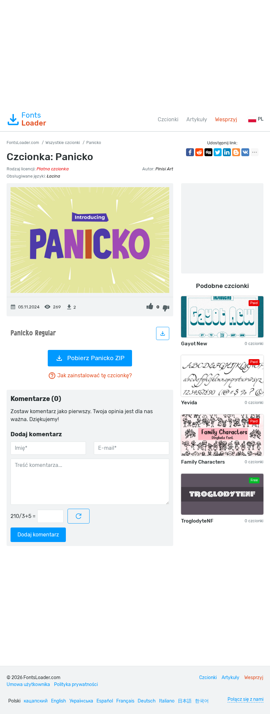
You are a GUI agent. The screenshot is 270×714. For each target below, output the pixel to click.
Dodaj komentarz (38, 534)
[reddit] (199, 152)
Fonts (33, 119)
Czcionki (168, 119)
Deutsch (147, 701)
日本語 (185, 701)
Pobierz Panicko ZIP (95, 358)
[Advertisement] (135, 54)
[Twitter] (218, 152)
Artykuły (196, 119)
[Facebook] (190, 152)
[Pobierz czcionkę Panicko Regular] (162, 333)
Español (104, 701)
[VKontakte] (245, 152)
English (58, 701)
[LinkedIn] (227, 152)
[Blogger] (236, 152)
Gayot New (194, 344)
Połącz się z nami (245, 699)
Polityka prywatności (76, 684)
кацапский (36, 701)
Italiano (167, 701)
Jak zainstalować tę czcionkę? (94, 375)
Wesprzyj (226, 119)
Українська (81, 701)
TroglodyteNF (197, 521)
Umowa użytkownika (28, 684)
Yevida (189, 403)
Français (125, 701)
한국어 (202, 701)
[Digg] (208, 152)
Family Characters (203, 462)
